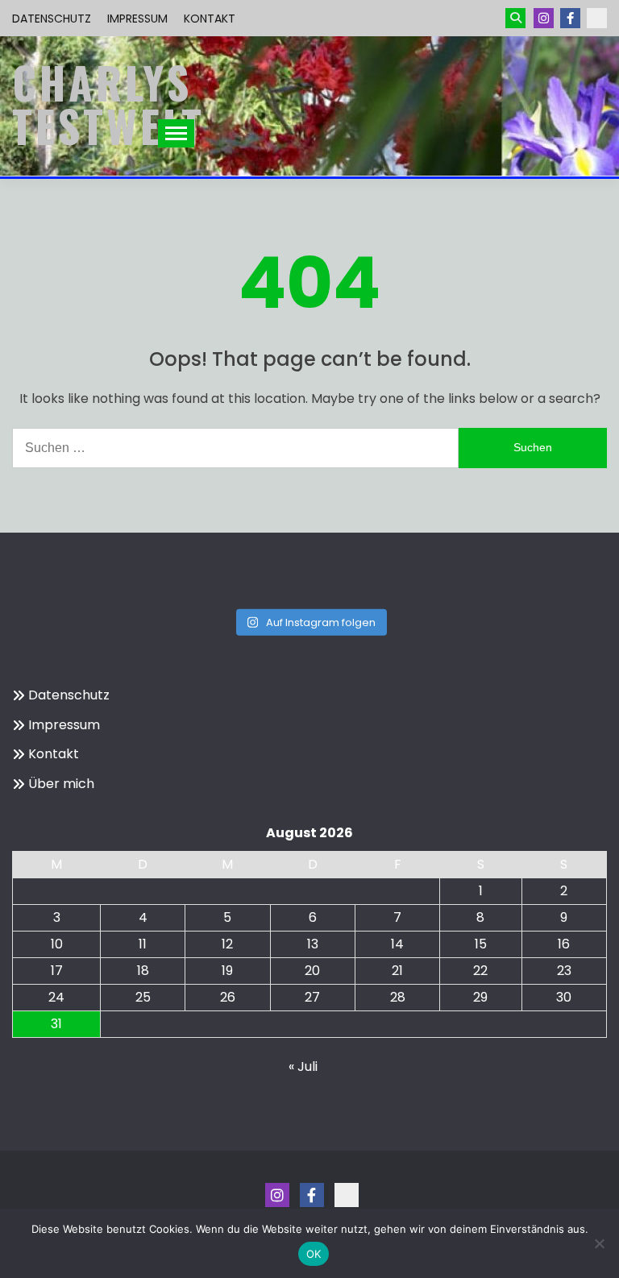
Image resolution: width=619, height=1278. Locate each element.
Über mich (61, 783)
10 (57, 944)
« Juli (303, 1066)
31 (56, 1024)
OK (314, 1253)
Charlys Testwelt (108, 104)
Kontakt (209, 18)
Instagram (544, 18)
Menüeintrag (570, 18)
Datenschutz (51, 18)
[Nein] (599, 1243)
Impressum (137, 18)
